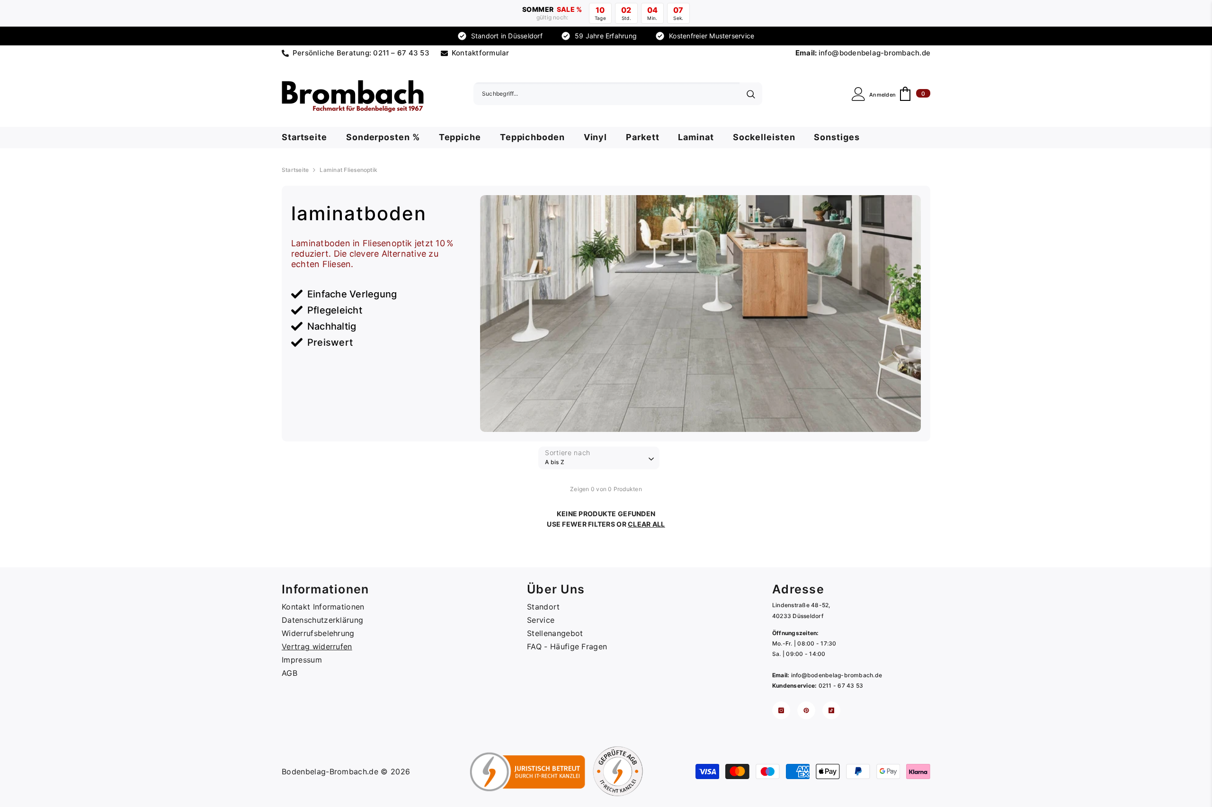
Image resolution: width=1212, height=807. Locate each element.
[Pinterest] (806, 710)
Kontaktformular (480, 52)
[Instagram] (781, 710)
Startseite (295, 169)
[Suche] (617, 93)
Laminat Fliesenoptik (348, 169)
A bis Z (554, 462)
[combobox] (606, 93)
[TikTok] (831, 710)
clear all (646, 524)
